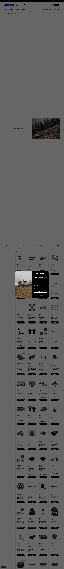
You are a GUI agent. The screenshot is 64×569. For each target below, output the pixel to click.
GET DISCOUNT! (40, 291)
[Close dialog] (48, 272)
